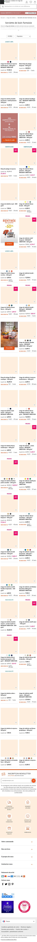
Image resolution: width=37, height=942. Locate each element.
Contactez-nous (6, 864)
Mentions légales (26, 927)
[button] (18, 921)
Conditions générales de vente (10, 927)
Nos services (5, 849)
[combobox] (18, 6)
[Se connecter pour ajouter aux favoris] (16, 58)
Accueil (3, 17)
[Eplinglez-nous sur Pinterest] (12, 885)
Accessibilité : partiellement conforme (12, 931)
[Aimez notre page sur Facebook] (2, 885)
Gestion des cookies (22, 929)
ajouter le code (32, 13)
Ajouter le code (10, 140)
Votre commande (7, 841)
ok (33, 780)
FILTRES (10, 36)
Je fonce (9, 243)
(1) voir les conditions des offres (9, 939)
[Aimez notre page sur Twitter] (6, 885)
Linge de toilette (11, 17)
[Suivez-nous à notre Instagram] (9, 885)
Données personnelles (7, 929)
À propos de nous (7, 856)
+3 (14, 478)
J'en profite (9, 348)
